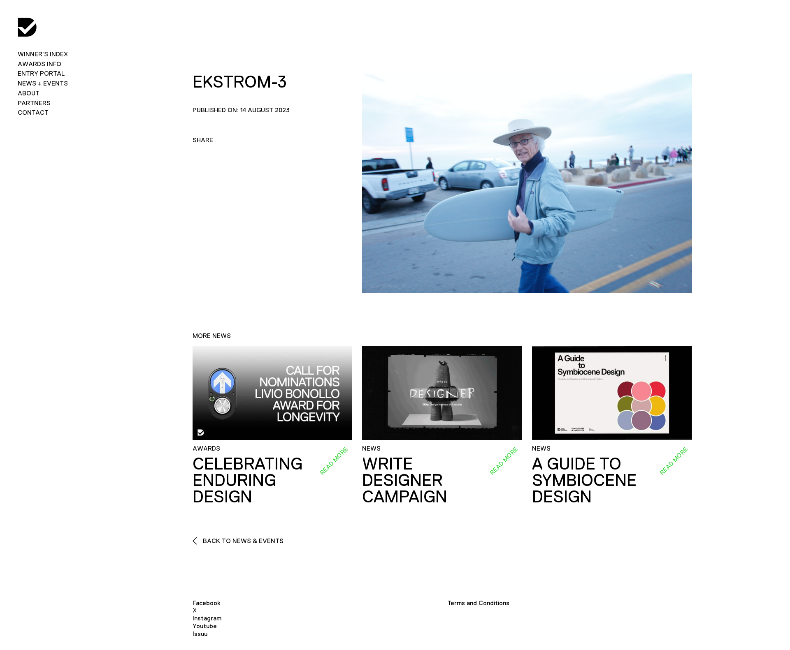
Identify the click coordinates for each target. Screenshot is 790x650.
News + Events (43, 83)
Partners (34, 102)
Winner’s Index (43, 54)
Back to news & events (242, 540)
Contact (33, 112)
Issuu (200, 633)
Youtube (205, 625)
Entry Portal (41, 73)
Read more (334, 460)
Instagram (207, 618)
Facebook (207, 602)
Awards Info (39, 63)
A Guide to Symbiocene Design (584, 480)
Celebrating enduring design (247, 480)
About (29, 93)
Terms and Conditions (478, 602)
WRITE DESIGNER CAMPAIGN (404, 480)
